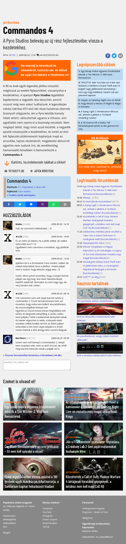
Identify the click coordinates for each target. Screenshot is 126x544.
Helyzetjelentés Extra (93, 243)
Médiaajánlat (9, 519)
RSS (5, 526)
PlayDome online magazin (17, 502)
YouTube (47, 512)
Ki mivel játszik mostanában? (97, 201)
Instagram (48, 515)
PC (19, 187)
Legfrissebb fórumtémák (98, 180)
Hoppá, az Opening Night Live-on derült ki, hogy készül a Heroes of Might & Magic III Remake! (99, 103)
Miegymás (87, 517)
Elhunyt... (87, 197)
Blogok (6, 532)
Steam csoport (50, 519)
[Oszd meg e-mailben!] (120, 56)
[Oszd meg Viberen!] (42, 204)
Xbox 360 (40, 187)
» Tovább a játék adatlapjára (21, 195)
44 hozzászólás (49, 55)
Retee (12, 55)
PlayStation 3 (28, 187)
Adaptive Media (90, 531)
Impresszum (9, 515)
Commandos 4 (19, 181)
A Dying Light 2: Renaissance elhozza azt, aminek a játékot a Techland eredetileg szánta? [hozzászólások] (101, 209)
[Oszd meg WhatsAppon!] (53, 204)
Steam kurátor (50, 523)
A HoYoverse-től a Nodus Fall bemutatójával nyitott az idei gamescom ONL (98, 125)
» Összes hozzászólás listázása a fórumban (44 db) (32, 355)
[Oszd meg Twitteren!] (114, 56)
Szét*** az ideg (91, 277)
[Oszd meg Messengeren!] (31, 204)
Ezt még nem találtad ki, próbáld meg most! (100, 168)
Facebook (47, 508)
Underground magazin (93, 508)
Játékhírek (11, 23)
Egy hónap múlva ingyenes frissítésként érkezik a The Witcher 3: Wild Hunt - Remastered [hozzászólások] (102, 190)
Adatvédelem (9, 523)
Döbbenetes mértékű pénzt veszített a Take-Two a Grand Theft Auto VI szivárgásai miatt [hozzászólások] (102, 235)
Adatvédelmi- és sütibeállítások (97, 536)
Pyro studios (24, 191)
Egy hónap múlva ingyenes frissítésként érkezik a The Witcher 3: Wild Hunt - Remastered (99, 74)
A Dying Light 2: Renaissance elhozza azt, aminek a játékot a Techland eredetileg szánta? (98, 114)
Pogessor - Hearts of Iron (95, 512)
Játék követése (43, 171)
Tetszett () (16, 171)
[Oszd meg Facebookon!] (108, 56)
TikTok (46, 526)
